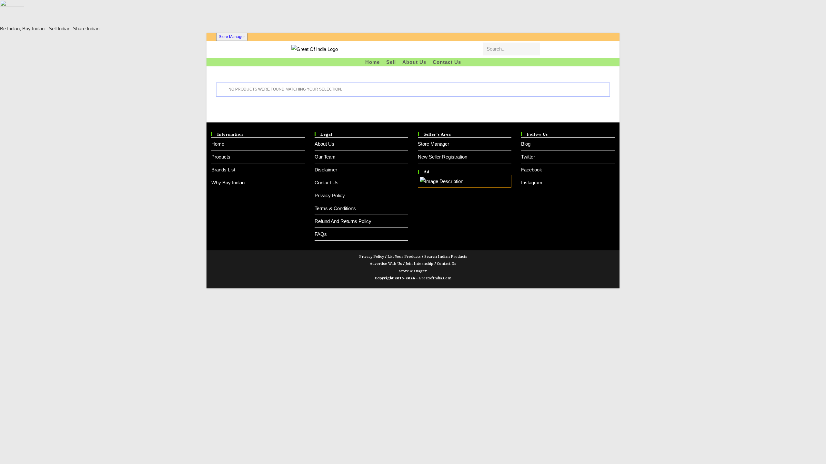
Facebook (531, 169)
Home (217, 144)
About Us (324, 144)
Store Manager (232, 36)
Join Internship (419, 264)
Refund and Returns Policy (343, 221)
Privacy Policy (330, 195)
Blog (525, 144)
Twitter (528, 157)
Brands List (223, 169)
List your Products (404, 257)
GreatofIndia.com (435, 278)
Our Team (325, 157)
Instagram (531, 182)
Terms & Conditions (335, 208)
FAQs (321, 234)
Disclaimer (326, 169)
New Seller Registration (442, 157)
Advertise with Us (386, 264)
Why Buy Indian (228, 182)
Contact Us (326, 182)
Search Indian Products (445, 257)
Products (220, 157)
